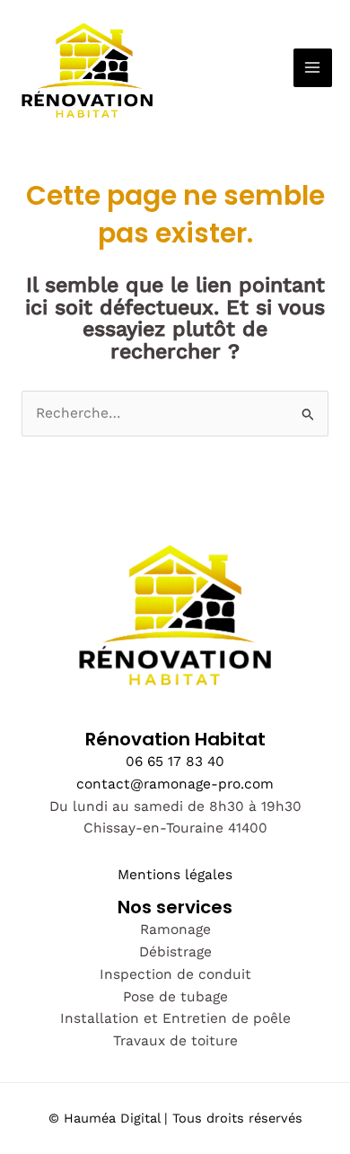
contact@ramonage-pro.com (175, 784)
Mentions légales (175, 875)
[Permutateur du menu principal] (312, 67)
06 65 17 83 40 (175, 761)
